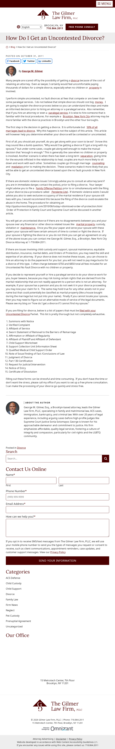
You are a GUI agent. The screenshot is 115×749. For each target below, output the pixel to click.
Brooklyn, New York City (76, 116)
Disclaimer (61, 738)
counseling (98, 163)
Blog (13, 47)
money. (99, 102)
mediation (17, 166)
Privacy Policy (58, 552)
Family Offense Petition (49, 188)
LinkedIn (44, 61)
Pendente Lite (59, 192)
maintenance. (28, 227)
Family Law (12, 599)
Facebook (12, 61)
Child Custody (13, 583)
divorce (75, 80)
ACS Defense (13, 578)
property (94, 87)
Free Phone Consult (82, 26)
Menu (106, 3)
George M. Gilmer (32, 71)
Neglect (10, 610)
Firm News (12, 605)
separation (86, 156)
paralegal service (58, 112)
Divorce (21, 447)
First (8, 485)
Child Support (13, 588)
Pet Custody (12, 615)
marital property (85, 224)
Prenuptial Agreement (18, 621)
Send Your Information (57, 560)
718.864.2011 (91, 745)
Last (61, 485)
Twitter (28, 61)
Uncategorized (14, 626)
